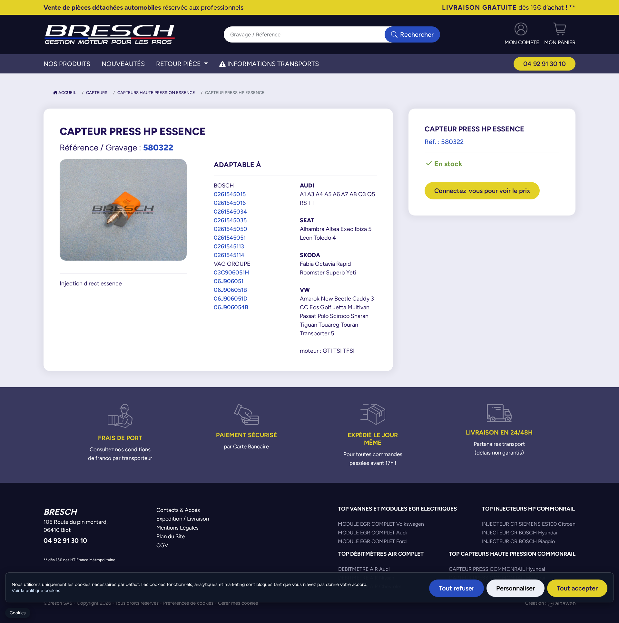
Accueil (66, 92)
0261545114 (229, 255)
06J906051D (230, 298)
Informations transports (272, 63)
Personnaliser (515, 588)
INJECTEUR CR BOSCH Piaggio (518, 541)
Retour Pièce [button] (179, 63)
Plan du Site (170, 536)
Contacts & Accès (178, 510)
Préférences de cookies (188, 603)
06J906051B (230, 289)
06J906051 (228, 281)
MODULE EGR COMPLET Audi (372, 533)
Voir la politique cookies (36, 590)
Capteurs (96, 92)
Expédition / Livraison (182, 518)
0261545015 (230, 194)
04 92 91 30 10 (544, 63)
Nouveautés (123, 63)
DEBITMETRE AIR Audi (364, 569)
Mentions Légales (177, 527)
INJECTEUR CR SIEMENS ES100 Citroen (528, 524)
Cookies (17, 612)
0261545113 (229, 246)
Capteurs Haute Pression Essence (156, 92)
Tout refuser (456, 588)
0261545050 (230, 228)
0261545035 (230, 220)
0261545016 (230, 202)
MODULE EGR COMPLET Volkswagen (381, 524)
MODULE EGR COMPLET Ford (372, 541)
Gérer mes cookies (238, 603)
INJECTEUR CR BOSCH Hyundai (519, 533)
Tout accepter (577, 588)
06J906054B (231, 307)
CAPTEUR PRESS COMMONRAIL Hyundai (497, 569)
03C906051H (231, 272)
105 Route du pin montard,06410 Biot (76, 526)
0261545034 (230, 211)
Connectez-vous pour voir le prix (482, 190)
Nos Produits (67, 63)
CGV (162, 545)
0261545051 (230, 237)
